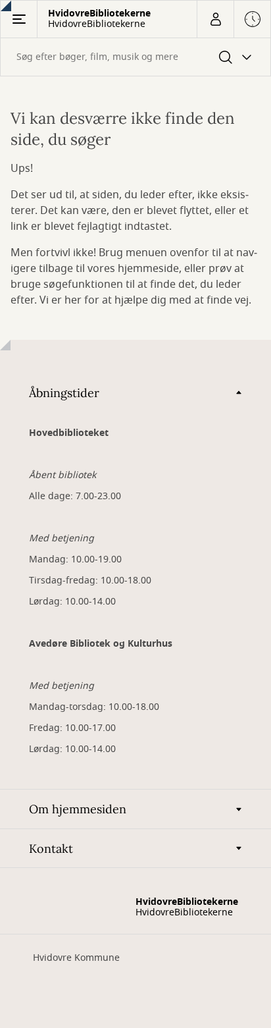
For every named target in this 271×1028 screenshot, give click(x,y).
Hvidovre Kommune (76, 958)
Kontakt (51, 848)
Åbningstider (64, 392)
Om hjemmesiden (77, 809)
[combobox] (135, 57)
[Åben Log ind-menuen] (215, 19)
